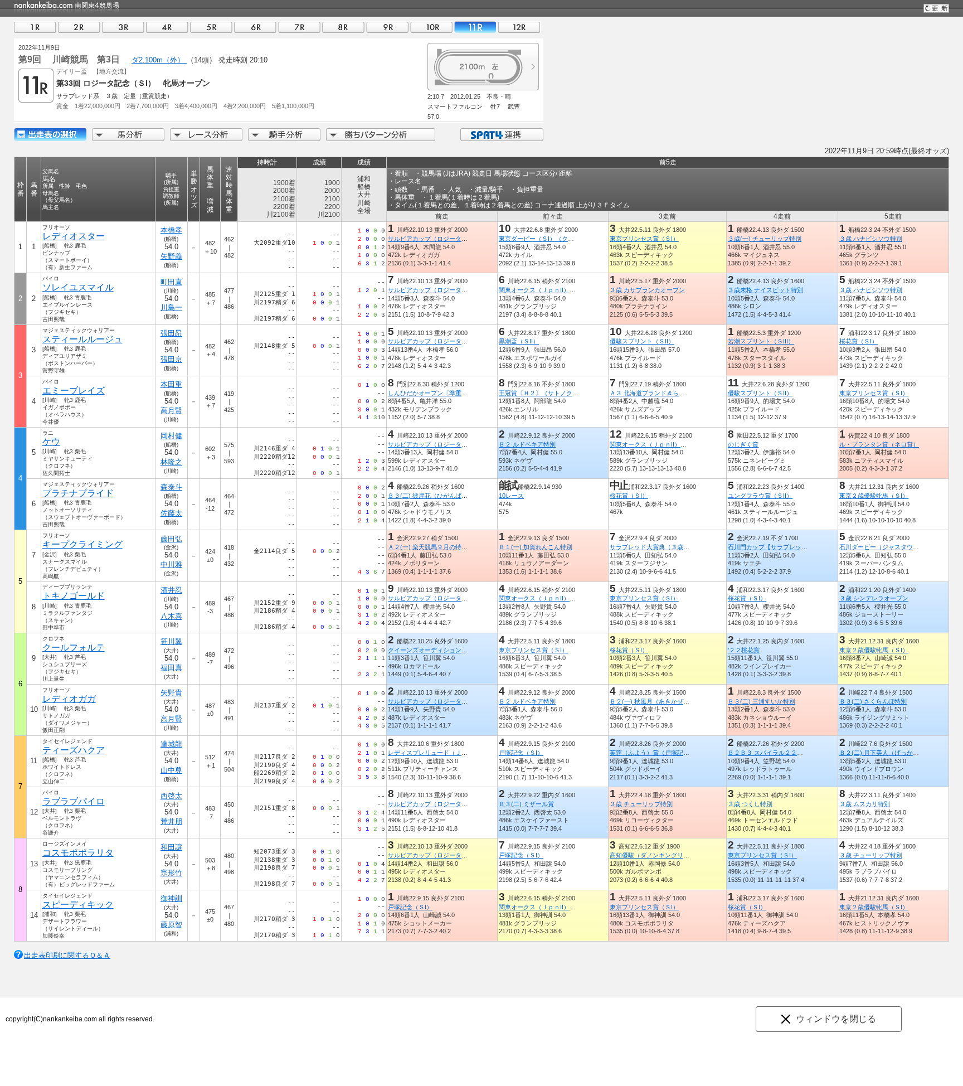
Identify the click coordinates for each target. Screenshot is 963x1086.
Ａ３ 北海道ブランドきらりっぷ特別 (659, 393)
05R (211, 27)
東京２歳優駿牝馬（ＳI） (873, 495)
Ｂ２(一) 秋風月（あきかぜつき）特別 (662, 701)
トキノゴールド (73, 595)
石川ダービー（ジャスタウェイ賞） (888, 547)
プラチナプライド (78, 493)
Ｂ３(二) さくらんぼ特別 (873, 701)
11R (475, 27)
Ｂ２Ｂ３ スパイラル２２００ (768, 752)
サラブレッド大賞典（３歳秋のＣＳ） (662, 547)
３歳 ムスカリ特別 (864, 804)
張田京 (171, 359)
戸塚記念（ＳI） (521, 752)
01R (35, 27)
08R (343, 27)
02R (79, 27)
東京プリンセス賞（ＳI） (644, 238)
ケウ (51, 442)
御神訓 (171, 898)
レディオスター (73, 236)
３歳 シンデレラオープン (873, 598)
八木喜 (171, 616)
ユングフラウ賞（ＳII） (760, 495)
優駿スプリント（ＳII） (642, 341)
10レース (511, 495)
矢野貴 (171, 693)
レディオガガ (69, 699)
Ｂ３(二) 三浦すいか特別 (761, 701)
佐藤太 (171, 513)
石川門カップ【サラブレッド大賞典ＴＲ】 (786, 547)
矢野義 (171, 256)
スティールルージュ (82, 339)
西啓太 (171, 796)
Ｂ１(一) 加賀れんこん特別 (535, 547)
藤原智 (171, 924)
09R (387, 27)
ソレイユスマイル (78, 287)
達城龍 (171, 744)
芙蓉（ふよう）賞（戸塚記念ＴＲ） (659, 752)
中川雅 (171, 564)
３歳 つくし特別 (750, 804)
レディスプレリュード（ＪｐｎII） (435, 752)
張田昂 (171, 333)
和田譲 (171, 847)
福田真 (171, 667)
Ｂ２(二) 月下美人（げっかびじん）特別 (894, 752)
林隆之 (171, 462)
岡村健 (171, 436)
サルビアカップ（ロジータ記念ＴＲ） (440, 238)
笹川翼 (171, 641)
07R (299, 27)
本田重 (171, 384)
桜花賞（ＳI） (858, 341)
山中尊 (171, 770)
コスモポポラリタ (78, 852)
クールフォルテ (73, 647)
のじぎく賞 (743, 444)
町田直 (171, 282)
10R (431, 27)
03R (123, 27)
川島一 (171, 307)
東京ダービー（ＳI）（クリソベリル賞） (555, 238)
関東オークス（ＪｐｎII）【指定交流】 (552, 290)
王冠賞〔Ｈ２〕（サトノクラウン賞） (551, 393)
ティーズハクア (73, 750)
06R (255, 27)
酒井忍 (171, 590)
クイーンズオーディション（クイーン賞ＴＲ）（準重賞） (467, 650)
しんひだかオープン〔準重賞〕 (431, 393)
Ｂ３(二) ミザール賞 (526, 804)
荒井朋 (171, 821)
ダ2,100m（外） (159, 60)
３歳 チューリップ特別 (641, 804)
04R (167, 27)
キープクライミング (82, 544)
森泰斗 (171, 487)
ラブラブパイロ (73, 801)
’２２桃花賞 (744, 650)
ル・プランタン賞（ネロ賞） (879, 444)
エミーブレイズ (73, 390)
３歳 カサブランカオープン (647, 290)
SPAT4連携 (501, 134)
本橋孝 (171, 230)
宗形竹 (171, 873)
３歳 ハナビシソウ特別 (870, 238)
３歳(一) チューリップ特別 (764, 238)
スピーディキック (78, 904)
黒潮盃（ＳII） (519, 341)
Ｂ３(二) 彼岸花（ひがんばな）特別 (437, 495)
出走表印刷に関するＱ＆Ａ (67, 955)
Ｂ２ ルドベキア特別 (527, 444)
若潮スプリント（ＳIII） (761, 341)
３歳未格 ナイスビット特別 (765, 290)
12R (519, 27)
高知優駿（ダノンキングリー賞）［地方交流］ (674, 855)
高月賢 (171, 410)
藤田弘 (171, 539)
